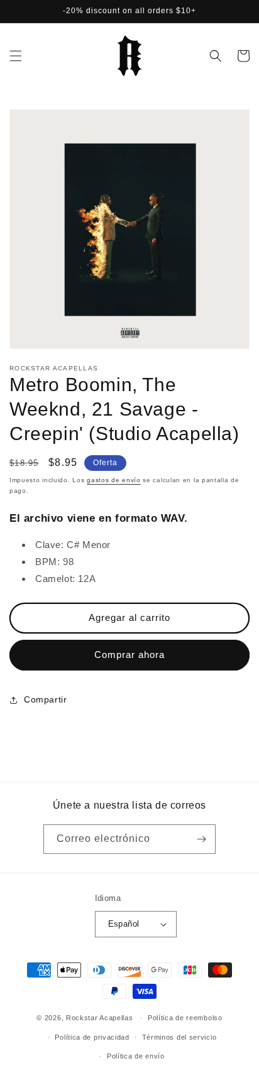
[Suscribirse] (201, 839)
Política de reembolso (185, 1017)
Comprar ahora (129, 654)
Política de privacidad (92, 1037)
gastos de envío (114, 480)
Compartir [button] (45, 699)
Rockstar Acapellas (99, 1017)
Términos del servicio (179, 1037)
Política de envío (136, 1056)
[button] (16, 56)
